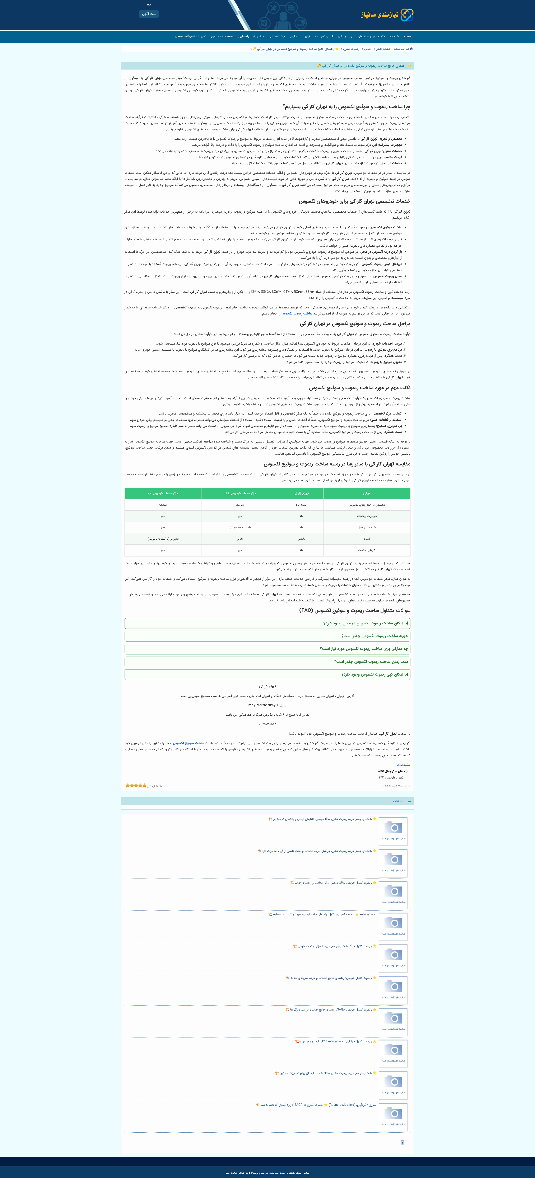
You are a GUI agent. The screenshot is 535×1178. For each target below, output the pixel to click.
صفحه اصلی (383, 49)
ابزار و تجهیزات (324, 36)
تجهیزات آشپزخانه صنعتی (190, 36)
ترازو (307, 36)
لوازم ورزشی (345, 36)
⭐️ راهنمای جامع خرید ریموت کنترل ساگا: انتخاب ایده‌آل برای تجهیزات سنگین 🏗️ (325, 1073)
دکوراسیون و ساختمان (371, 36)
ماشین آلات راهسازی (251, 36)
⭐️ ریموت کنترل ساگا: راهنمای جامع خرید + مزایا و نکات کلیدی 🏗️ (334, 946)
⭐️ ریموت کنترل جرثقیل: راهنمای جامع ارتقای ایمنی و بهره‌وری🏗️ (335, 1041)
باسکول (294, 36)
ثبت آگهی (149, 13)
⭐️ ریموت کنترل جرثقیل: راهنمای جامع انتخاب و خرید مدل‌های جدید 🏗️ (331, 978)
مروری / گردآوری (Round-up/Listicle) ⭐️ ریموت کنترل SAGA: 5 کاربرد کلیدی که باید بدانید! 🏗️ (316, 1105)
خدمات (394, 36)
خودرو (407, 36)
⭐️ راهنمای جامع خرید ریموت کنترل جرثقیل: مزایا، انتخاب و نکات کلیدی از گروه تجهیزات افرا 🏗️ (317, 851)
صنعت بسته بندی (222, 36)
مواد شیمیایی (277, 36)
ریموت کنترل (351, 49)
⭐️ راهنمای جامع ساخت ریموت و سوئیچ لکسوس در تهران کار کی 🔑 (295, 49)
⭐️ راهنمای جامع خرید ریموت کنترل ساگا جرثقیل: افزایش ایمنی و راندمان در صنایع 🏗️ (322, 819)
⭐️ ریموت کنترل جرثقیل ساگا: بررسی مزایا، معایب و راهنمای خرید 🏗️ (333, 882)
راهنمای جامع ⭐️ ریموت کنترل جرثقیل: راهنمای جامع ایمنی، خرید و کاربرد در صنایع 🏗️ (322, 914)
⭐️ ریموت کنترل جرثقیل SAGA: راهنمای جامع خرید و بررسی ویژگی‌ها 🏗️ (330, 1009)
